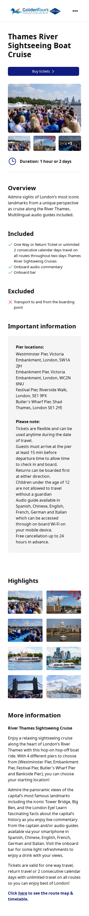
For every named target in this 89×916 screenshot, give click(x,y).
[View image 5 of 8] (25, 659)
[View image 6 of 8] (63, 659)
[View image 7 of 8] (25, 687)
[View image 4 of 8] (63, 631)
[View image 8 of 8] (63, 687)
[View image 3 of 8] (25, 631)
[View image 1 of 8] (19, 143)
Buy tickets (41, 71)
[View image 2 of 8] (44, 143)
